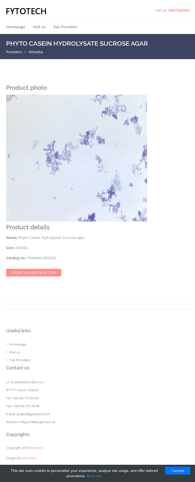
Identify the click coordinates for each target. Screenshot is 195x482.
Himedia (36, 51)
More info (94, 476)
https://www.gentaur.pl (37, 422)
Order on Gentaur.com (33, 272)
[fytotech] (26, 10)
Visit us (39, 26)
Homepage (15, 26)
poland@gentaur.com (33, 414)
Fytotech (36, 448)
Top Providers (65, 26)
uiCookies (29, 458)
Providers (14, 51)
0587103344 (179, 10)
